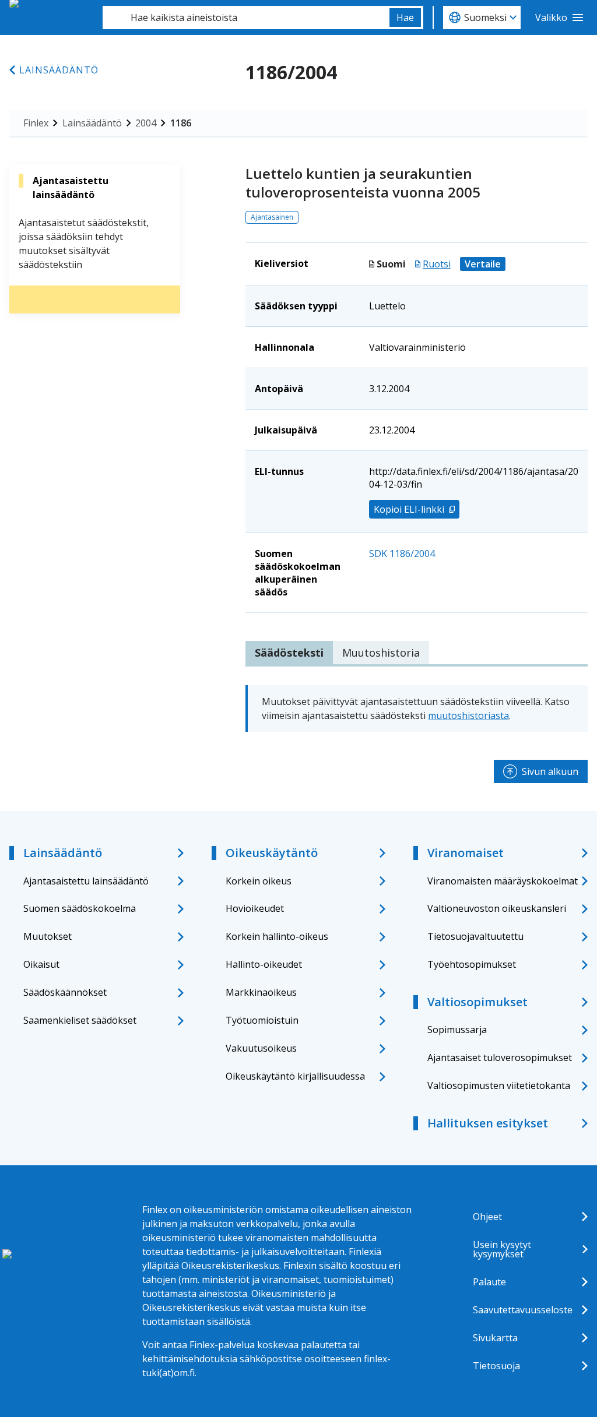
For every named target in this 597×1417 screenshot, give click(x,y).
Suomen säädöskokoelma (79, 908)
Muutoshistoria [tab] (381, 653)
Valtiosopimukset (477, 1002)
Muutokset (47, 936)
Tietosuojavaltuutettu (475, 936)
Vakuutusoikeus (261, 1048)
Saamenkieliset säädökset (79, 1020)
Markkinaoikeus (261, 992)
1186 (180, 123)
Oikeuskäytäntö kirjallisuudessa (295, 1076)
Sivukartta (495, 1337)
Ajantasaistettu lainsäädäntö (86, 881)
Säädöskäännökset (65, 992)
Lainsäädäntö (59, 70)
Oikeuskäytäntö (272, 853)
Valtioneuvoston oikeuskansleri (496, 908)
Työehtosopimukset (471, 964)
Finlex (35, 123)
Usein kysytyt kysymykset (502, 1249)
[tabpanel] (416, 708)
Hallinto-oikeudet (264, 964)
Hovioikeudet (255, 908)
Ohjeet (487, 1216)
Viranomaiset (465, 853)
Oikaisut (41, 964)
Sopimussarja (457, 1029)
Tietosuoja (496, 1365)
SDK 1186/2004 (402, 553)
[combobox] (246, 17)
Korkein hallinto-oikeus (277, 936)
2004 (145, 123)
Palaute (489, 1281)
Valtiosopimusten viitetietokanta (498, 1085)
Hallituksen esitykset (487, 1123)
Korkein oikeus (259, 881)
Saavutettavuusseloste (523, 1309)
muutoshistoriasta (468, 715)
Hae (405, 17)
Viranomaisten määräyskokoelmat (502, 881)
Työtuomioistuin (262, 1020)
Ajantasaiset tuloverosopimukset (499, 1057)
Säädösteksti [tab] (289, 653)
